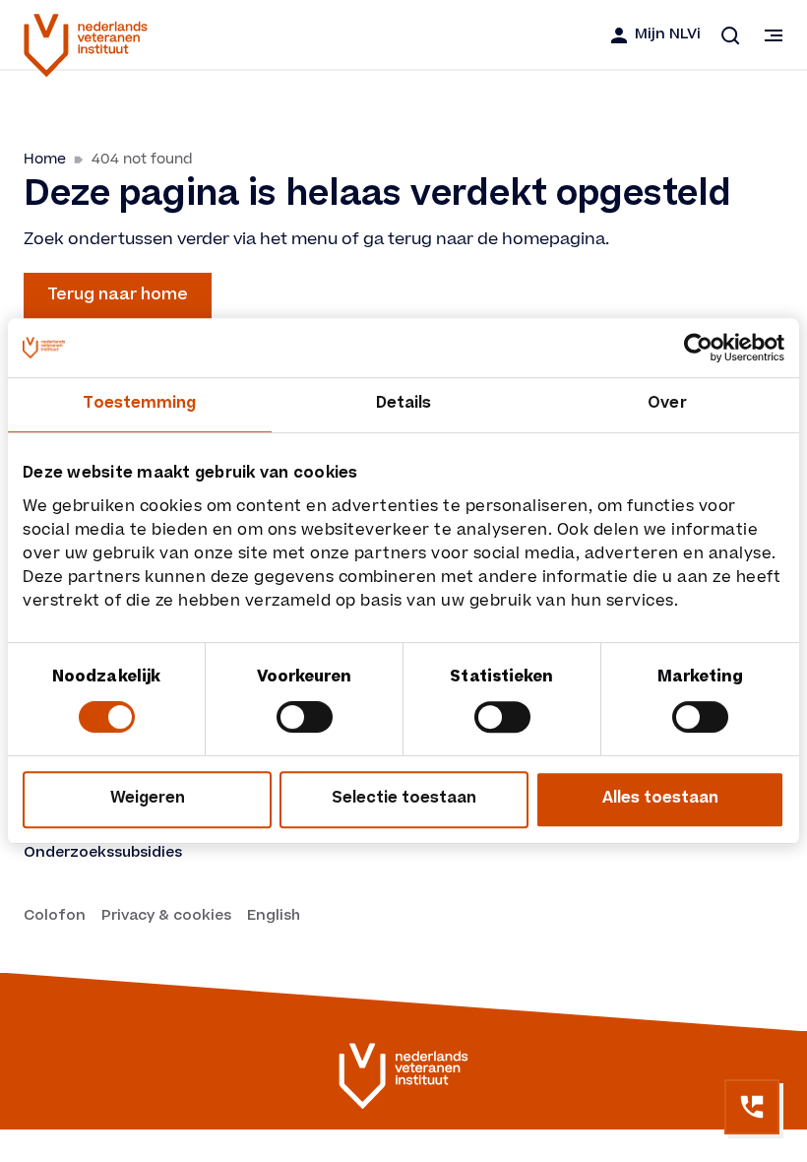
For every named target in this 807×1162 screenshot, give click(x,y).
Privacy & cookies (166, 917)
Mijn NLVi (668, 35)
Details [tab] (404, 404)
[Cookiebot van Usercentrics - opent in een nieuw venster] (698, 347)
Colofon (55, 917)
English (273, 917)
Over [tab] (667, 404)
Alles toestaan (660, 799)
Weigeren (147, 799)
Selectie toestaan (404, 799)
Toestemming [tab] (139, 404)
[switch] (305, 717)
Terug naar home (117, 295)
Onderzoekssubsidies (103, 854)
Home (45, 159)
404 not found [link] (142, 159)
